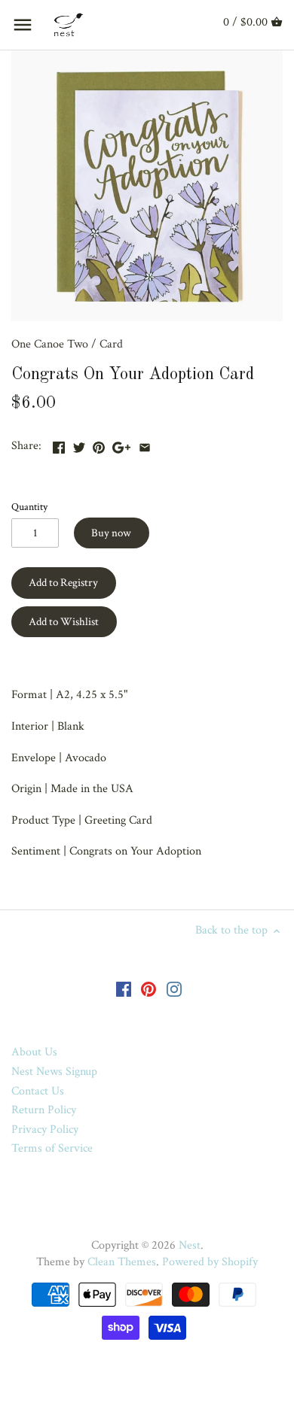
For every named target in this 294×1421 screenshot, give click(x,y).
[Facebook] (123, 988)
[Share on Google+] (121, 444)
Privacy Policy (44, 1129)
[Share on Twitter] (79, 444)
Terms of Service (52, 1148)
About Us (34, 1052)
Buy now (111, 533)
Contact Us (37, 1091)
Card (111, 344)
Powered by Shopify (210, 1262)
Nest (190, 1245)
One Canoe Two (49, 344)
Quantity (29, 506)
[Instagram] (174, 988)
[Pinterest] (148, 988)
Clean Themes (121, 1262)
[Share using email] (145, 444)
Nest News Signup (54, 1071)
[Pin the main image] (99, 444)
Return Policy (43, 1110)
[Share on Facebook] (59, 444)
